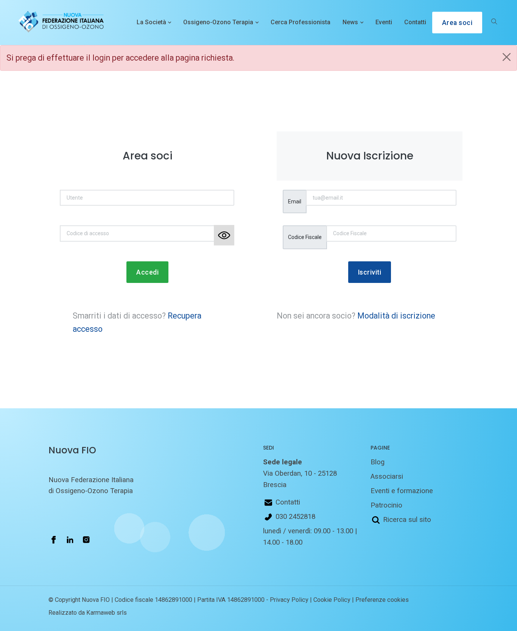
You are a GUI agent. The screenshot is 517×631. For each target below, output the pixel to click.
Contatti (415, 22)
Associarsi (387, 476)
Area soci (457, 23)
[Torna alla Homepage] (59, 22)
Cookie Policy (331, 599)
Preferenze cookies (382, 599)
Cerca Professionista (300, 22)
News (350, 22)
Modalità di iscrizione (396, 315)
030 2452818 (295, 516)
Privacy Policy (289, 599)
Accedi (147, 272)
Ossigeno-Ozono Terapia (218, 22)
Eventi (383, 22)
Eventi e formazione (402, 491)
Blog (378, 462)
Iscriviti (370, 272)
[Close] (507, 57)
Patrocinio (386, 505)
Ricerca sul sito (407, 519)
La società (151, 22)
